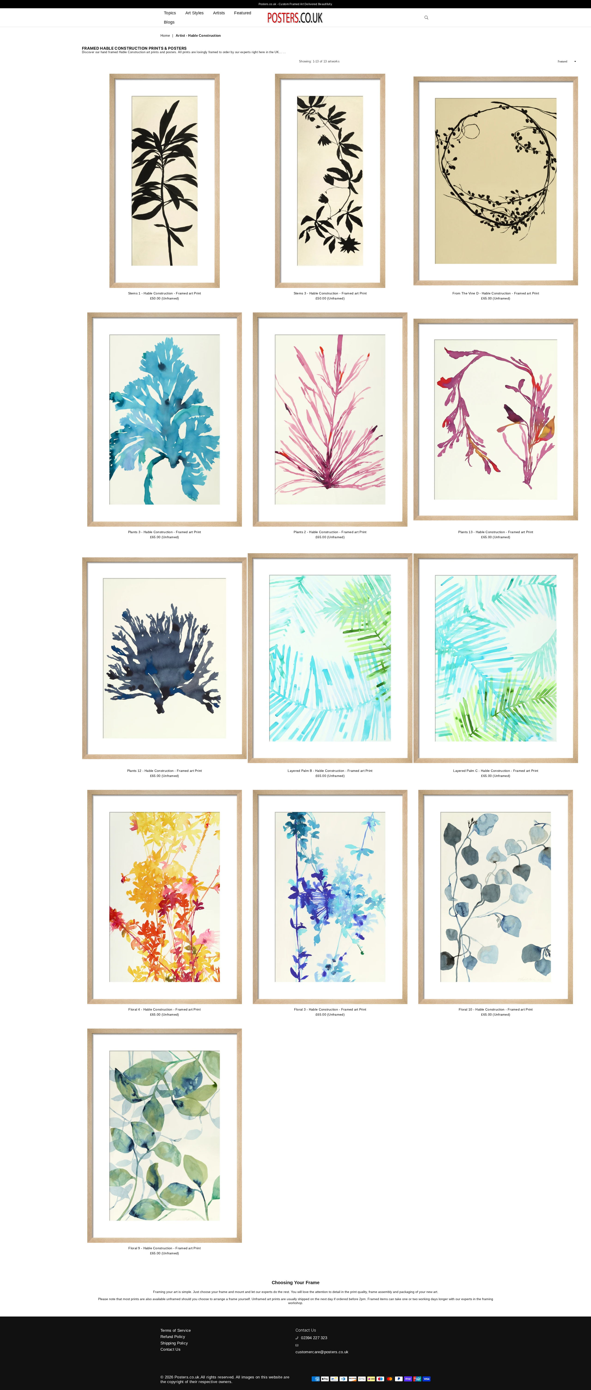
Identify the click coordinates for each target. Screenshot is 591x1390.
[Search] (426, 17)
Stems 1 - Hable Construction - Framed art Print (164, 293)
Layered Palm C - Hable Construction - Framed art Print (495, 771)
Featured (242, 13)
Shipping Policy (174, 1343)
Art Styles (194, 13)
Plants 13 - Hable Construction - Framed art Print (495, 532)
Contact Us (170, 1349)
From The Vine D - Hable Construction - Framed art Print (495, 293)
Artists (219, 13)
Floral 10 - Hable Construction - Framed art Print (496, 1009)
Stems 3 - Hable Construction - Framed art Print (330, 293)
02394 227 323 (314, 1338)
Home (165, 35)
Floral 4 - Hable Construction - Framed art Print (164, 1009)
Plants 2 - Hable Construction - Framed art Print (330, 532)
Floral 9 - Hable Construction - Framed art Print (164, 1248)
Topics (170, 13)
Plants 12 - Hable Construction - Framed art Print (164, 771)
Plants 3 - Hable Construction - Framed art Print (164, 532)
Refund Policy (172, 1337)
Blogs (169, 22)
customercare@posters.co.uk (322, 1352)
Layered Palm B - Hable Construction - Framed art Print (330, 771)
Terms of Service (175, 1330)
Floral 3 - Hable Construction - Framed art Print (330, 1009)
